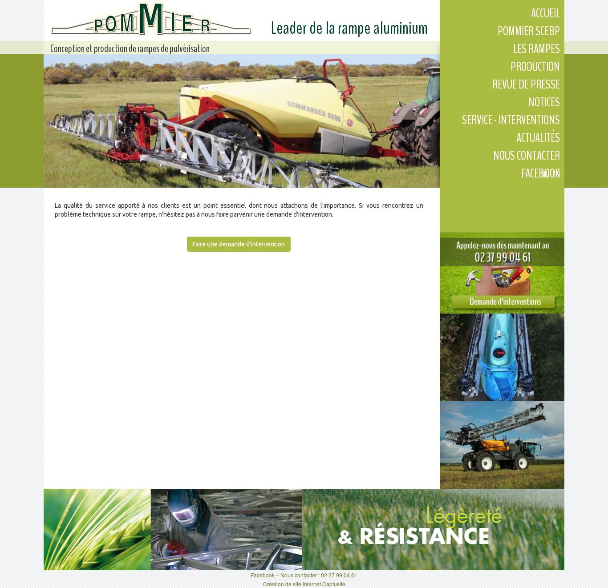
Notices (544, 102)
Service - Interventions (511, 120)
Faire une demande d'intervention (239, 244)
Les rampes (536, 48)
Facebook (263, 575)
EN (556, 175)
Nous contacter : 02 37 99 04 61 (318, 575)
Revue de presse (526, 84)
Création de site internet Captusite (304, 584)
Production (535, 66)
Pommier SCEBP (529, 31)
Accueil (545, 13)
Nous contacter (526, 155)
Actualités (538, 137)
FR (544, 175)
